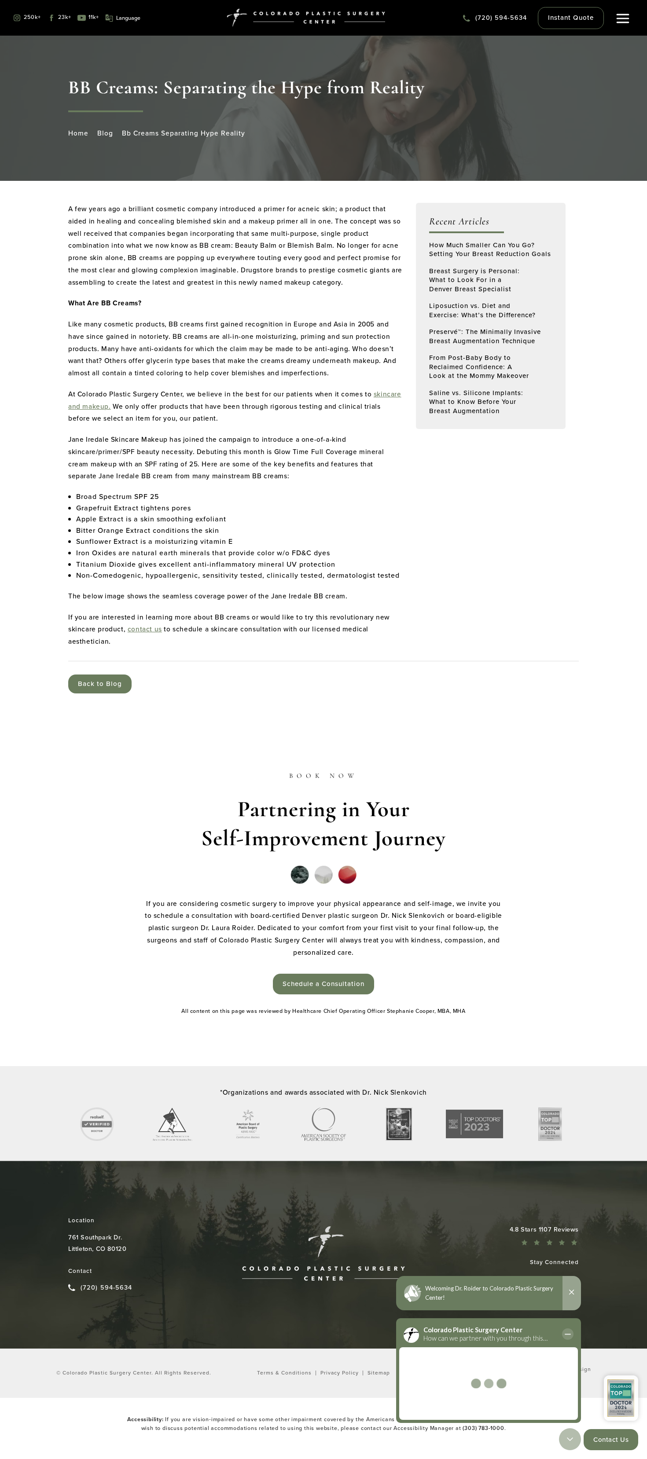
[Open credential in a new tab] (96, 1124)
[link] (495, 18)
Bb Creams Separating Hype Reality (183, 133)
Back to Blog (100, 684)
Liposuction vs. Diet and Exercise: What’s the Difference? (482, 310)
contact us (145, 629)
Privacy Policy (339, 1373)
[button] (623, 18)
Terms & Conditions (284, 1373)
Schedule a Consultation (323, 984)
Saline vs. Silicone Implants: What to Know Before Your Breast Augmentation (476, 402)
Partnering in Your (323, 811)
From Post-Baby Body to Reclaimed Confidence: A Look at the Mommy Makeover (479, 367)
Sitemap (379, 1373)
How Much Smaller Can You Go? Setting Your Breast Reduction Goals (490, 249)
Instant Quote (571, 17)
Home (78, 133)
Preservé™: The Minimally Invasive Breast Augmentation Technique (485, 336)
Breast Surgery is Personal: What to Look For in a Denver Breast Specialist (474, 280)
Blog (105, 133)
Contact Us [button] (611, 1439)
